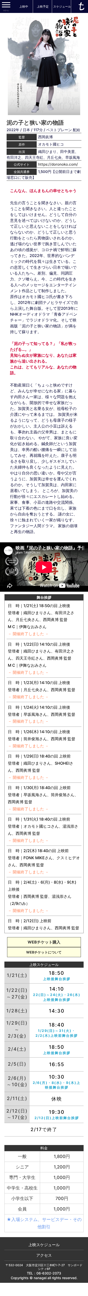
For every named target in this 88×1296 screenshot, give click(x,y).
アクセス (44, 1255)
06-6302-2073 (48, 1273)
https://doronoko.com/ (58, 164)
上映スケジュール (44, 1244)
